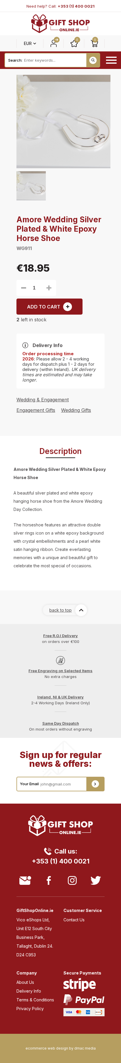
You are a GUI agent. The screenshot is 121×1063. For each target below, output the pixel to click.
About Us (25, 982)
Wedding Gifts (76, 410)
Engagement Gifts (35, 410)
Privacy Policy (30, 1008)
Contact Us (74, 919)
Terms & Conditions (35, 999)
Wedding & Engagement (42, 399)
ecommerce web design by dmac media (61, 1048)
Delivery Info (28, 991)
